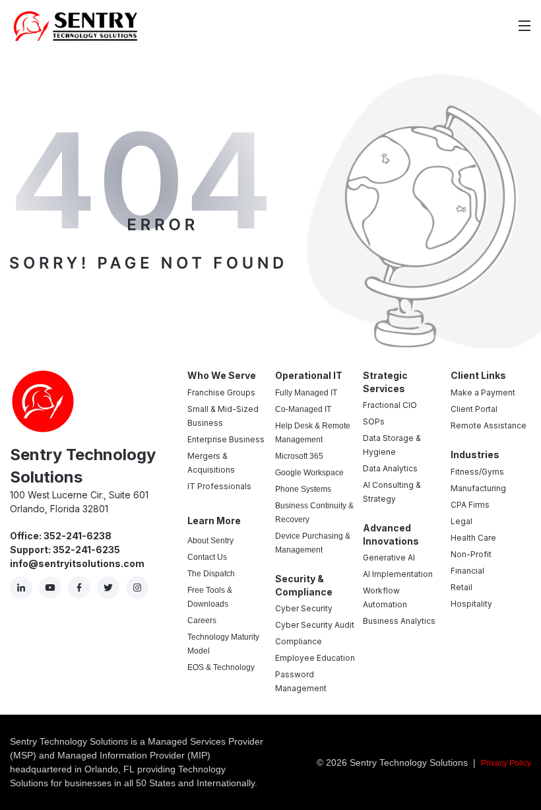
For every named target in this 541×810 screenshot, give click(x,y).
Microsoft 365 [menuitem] (299, 456)
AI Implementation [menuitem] (398, 574)
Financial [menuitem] (467, 571)
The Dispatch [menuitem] (211, 573)
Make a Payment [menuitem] (483, 392)
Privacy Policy (506, 763)
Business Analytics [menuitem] (399, 621)
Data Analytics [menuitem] (390, 468)
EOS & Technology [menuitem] (221, 667)
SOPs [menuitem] (374, 421)
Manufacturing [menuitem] (478, 488)
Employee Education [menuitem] (315, 658)
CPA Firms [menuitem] (470, 505)
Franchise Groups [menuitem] (221, 392)
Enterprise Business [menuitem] (226, 439)
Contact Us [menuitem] (207, 557)
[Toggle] (524, 25)
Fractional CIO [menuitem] (390, 405)
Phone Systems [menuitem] (303, 489)
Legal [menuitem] (461, 521)
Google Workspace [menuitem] (309, 472)
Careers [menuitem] (201, 620)
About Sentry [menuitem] (210, 540)
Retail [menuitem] (461, 587)
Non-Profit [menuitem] (471, 554)
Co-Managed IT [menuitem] (303, 409)
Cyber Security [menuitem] (304, 608)
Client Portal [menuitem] (474, 409)
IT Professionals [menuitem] (219, 486)
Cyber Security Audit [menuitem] (314, 625)
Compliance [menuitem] (298, 641)
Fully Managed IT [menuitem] (306, 392)
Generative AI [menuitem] (389, 557)
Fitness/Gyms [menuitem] (477, 472)
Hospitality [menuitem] (471, 604)
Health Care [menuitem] (473, 538)
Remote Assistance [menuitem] (488, 425)
